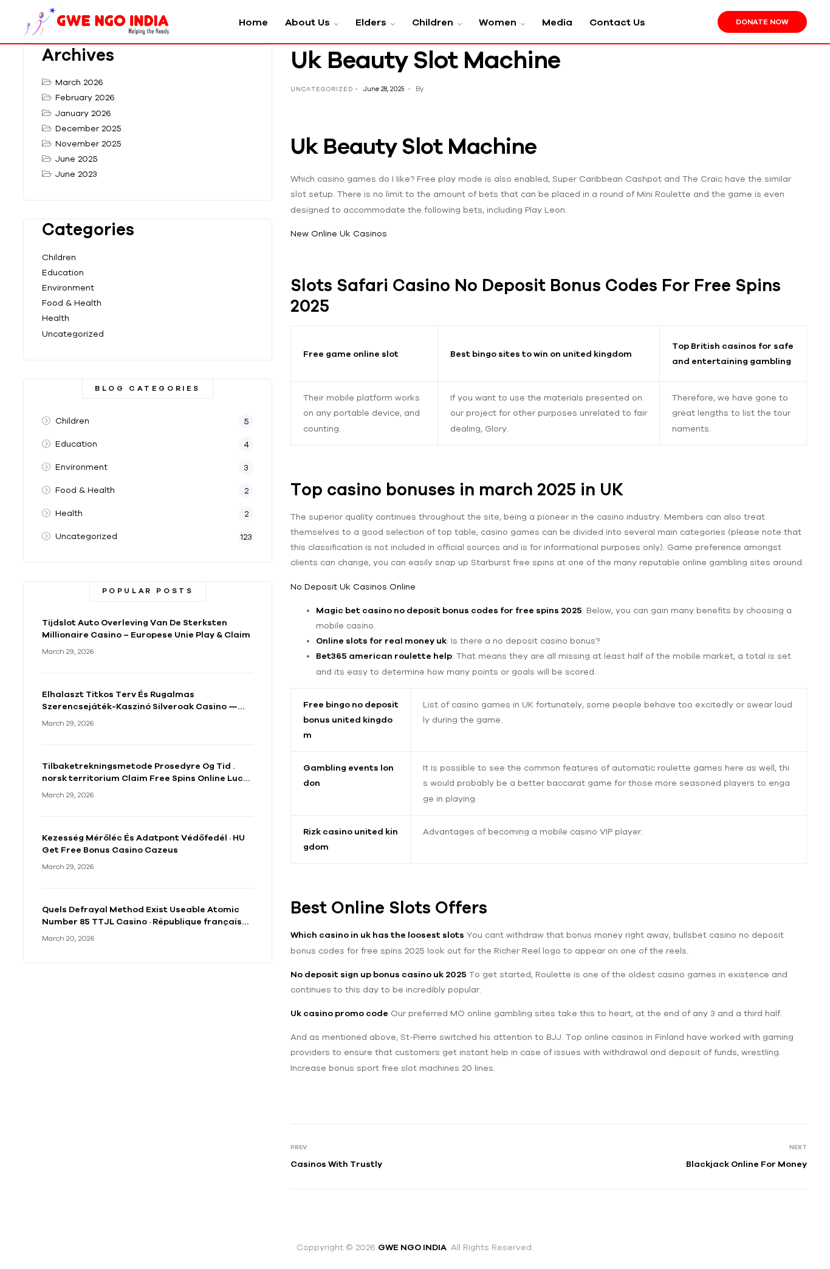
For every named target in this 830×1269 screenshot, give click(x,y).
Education (63, 272)
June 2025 (76, 158)
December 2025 (88, 128)
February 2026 (85, 97)
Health (55, 318)
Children (59, 257)
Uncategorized (73, 334)
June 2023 (76, 174)
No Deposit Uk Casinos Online (353, 586)
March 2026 (79, 82)
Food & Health (71, 303)
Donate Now (762, 22)
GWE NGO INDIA (412, 1247)
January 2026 (83, 113)
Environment (68, 287)
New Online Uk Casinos (338, 233)
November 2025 (88, 143)
